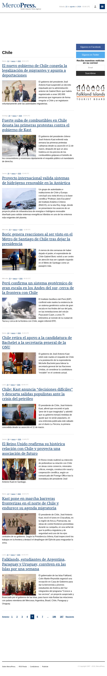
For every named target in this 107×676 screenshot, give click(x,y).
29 (9, 116)
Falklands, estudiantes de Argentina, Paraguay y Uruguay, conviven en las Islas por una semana (34, 564)
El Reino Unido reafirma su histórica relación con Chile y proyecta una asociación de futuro (33, 449)
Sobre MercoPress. (9, 667)
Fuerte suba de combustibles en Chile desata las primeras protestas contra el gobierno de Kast (35, 125)
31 (8, 61)
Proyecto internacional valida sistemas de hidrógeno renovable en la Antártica (36, 180)
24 (8, 333)
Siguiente (70, 617)
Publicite (45, 667)
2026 (79, 7)
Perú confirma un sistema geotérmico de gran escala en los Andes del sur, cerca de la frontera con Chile (38, 288)
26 (8, 173)
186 (54, 617)
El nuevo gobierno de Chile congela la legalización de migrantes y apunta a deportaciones (34, 70)
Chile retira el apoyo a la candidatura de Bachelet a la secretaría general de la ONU (37, 342)
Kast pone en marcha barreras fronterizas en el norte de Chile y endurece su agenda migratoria (30, 503)
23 (7, 385)
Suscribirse (90, 73)
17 (8, 494)
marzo (13, 61)
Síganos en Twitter (90, 55)
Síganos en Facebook (90, 47)
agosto (72, 7)
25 (10, 229)
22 (66, 7)
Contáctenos (34, 667)
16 (7, 555)
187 (61, 617)
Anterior (5, 617)
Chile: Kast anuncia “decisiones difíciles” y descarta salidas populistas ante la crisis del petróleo (37, 394)
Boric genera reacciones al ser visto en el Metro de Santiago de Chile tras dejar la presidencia (37, 239)
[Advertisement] (38, 33)
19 (8, 439)
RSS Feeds (23, 667)
